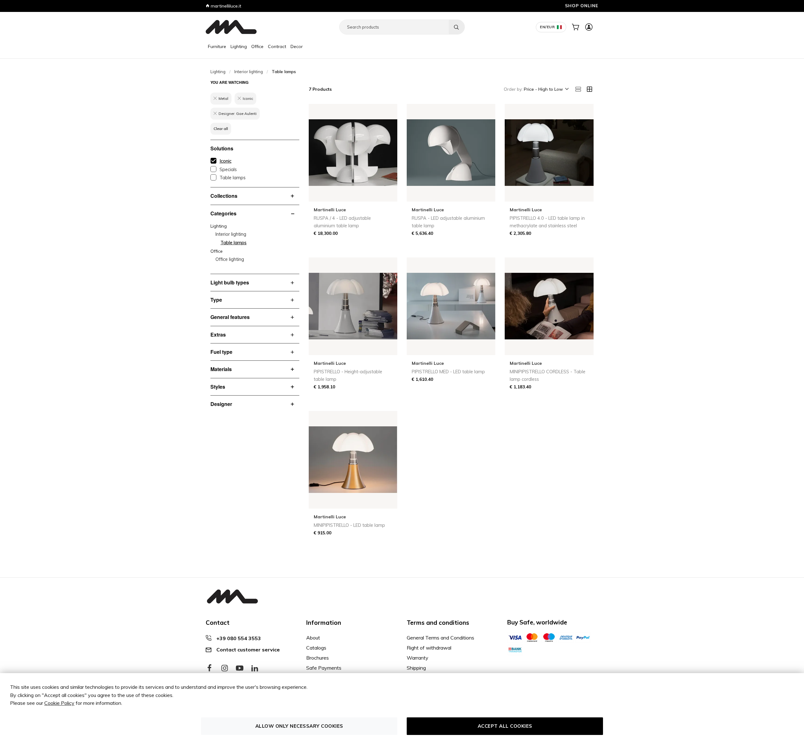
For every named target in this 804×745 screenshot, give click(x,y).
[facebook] (209, 668)
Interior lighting (248, 71)
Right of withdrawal (429, 647)
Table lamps (233, 178)
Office (257, 46)
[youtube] (239, 668)
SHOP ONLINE (581, 5)
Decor (297, 46)
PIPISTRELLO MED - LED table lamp (448, 372)
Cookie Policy (59, 703)
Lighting (239, 46)
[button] (546, 89)
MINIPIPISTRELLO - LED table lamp (349, 525)
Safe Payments (323, 667)
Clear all (221, 128)
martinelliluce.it (225, 6)
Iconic (225, 161)
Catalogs (316, 647)
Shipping (416, 667)
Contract (277, 46)
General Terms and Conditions (440, 637)
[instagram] (224, 668)
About (313, 637)
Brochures (317, 657)
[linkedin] (254, 668)
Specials (228, 169)
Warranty (417, 657)
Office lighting (229, 259)
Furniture (217, 46)
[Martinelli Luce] (231, 27)
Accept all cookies (505, 726)
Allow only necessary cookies (299, 726)
